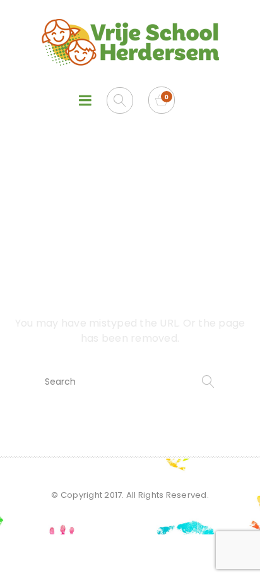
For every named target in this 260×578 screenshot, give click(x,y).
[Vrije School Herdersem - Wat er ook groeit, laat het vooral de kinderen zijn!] (130, 42)
